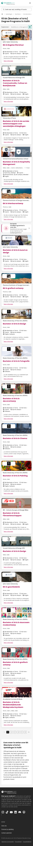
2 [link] (11, 732)
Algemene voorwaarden (8, 841)
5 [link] (21, 732)
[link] (28, 732)
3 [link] (14, 732)
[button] (19, 27)
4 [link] (18, 732)
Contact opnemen (6, 833)
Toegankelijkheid (27, 841)
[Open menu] (30, 3)
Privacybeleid (18, 841)
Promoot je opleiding (7, 829)
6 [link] (25, 732)
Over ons (4, 826)
